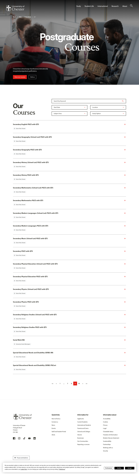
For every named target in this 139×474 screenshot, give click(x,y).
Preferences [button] (62, 469)
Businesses (80, 438)
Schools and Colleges (83, 431)
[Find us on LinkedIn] (34, 438)
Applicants (80, 419)
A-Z (35, 17)
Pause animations (21, 457)
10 (79, 383)
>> (86, 383)
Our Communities (82, 441)
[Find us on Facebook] (14, 438)
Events (54, 428)
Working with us (108, 448)
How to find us (56, 419)
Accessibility (106, 419)
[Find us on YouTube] (29, 438)
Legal (104, 428)
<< (52, 383)
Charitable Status (108, 431)
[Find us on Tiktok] (24, 438)
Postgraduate (28, 17)
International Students (84, 425)
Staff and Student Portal (59, 431)
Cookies (105, 422)
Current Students (82, 422)
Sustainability (107, 441)
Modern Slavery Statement (111, 438)
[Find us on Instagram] (19, 438)
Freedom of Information (110, 435)
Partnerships (107, 444)
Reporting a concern (83, 444)
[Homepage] (15, 8)
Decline (119, 468)
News (53, 425)
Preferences (108, 468)
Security (105, 451)
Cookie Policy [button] (23, 469)
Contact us (55, 422)
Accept (130, 468)
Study (20, 17)
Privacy (105, 425)
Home (14, 17)
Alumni (79, 435)
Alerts (53, 435)
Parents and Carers (82, 428)
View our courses (20, 77)
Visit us (32, 77)
